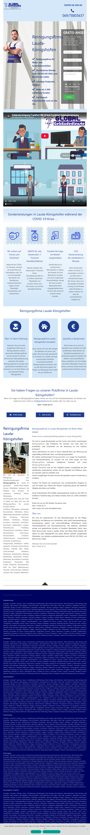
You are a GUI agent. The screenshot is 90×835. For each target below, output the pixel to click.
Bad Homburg (79, 603)
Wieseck (63, 635)
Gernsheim (6, 613)
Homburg (31, 617)
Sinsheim (47, 631)
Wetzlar (51, 635)
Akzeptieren (36, 832)
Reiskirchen (12, 629)
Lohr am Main (73, 621)
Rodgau (32, 629)
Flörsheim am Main (8, 611)
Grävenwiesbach (27, 613)
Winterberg (69, 635)
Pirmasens (70, 627)
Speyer (53, 631)
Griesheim (36, 613)
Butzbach (67, 607)
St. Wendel (74, 631)
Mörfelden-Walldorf (62, 623)
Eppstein (52, 609)
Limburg (59, 621)
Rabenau (83, 627)
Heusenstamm (74, 615)
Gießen (13, 613)
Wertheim (37, 635)
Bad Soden (54, 605)
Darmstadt (74, 607)
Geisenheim (75, 611)
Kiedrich (31, 619)
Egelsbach (41, 609)
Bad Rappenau (24, 605)
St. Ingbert (66, 631)
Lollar (79, 621)
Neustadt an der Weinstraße (58, 625)
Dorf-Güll (12, 609)
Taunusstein (53, 633)
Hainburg (5, 615)
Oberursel (31, 627)
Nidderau (69, 625)
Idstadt (57, 617)
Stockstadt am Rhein (30, 633)
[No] (87, 829)
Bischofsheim (26, 607)
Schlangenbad (75, 629)
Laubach (23, 621)
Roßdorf (45, 629)
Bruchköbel (42, 607)
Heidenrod (38, 615)
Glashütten (19, 613)
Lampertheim (70, 619)
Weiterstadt (31, 635)
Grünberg (77, 613)
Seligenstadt (40, 631)
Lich (40, 621)
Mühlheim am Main (74, 623)
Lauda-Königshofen (32, 621)
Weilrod (18, 635)
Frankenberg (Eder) (20, 611)
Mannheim (33, 623)
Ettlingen (77, 609)
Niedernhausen (77, 625)
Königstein (51, 619)
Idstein (62, 617)
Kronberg (62, 619)
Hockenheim (10, 617)
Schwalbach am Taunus (16, 631)
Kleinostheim (38, 619)
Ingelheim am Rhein (71, 617)
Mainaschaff (15, 623)
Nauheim (5, 625)
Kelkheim (17, 619)
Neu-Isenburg (22, 625)
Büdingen (55, 607)
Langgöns (17, 621)
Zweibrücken (81, 635)
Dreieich (19, 609)
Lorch (84, 621)
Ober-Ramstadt (14, 627)
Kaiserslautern (82, 617)
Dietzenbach (82, 607)
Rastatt (5, 629)
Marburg (39, 623)
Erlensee (58, 609)
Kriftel (57, 619)
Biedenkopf (6, 607)
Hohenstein (24, 617)
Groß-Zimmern (70, 613)
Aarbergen (6, 603)
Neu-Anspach (13, 625)
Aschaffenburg (31, 603)
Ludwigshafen (7, 623)
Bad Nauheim (14, 605)
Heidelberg (31, 615)
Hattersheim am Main (20, 615)
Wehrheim (6, 635)
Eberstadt (34, 609)
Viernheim (72, 633)
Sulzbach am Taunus (43, 633)
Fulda (69, 611)
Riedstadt (19, 629)
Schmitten (83, 629)
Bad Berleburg (41, 603)
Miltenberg (53, 623)
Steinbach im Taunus (17, 633)
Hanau (11, 615)
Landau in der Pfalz (80, 619)
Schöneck (6, 631)
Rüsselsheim (65, 629)
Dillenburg (6, 609)
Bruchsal (49, 607)
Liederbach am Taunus (49, 621)
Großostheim (51, 613)
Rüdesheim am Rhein (55, 629)
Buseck (62, 607)
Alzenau (19, 603)
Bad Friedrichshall (69, 603)
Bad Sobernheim (45, 605)
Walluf (84, 633)
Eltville (47, 609)
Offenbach (48, 627)
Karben (5, 619)
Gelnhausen (82, 611)
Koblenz (45, 619)
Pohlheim (77, 627)
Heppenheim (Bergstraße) (56, 615)
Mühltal (84, 623)
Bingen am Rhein (16, 607)
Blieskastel (35, 607)
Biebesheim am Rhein (79, 605)
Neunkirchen (30, 625)
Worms (75, 635)
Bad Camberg (49, 603)
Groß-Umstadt (60, 613)
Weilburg (12, 635)
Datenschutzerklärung (72, 86)
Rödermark (26, 629)
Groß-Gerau (43, 613)
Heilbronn (44, 615)
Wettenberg (44, 635)
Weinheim (24, 635)
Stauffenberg (6, 633)
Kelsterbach (24, 619)
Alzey (24, 603)
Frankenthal (30, 611)
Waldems (78, 633)
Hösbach (38, 617)
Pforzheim (55, 627)
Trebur (60, 633)
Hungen (44, 617)
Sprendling (59, 631)
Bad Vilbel (62, 605)
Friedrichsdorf (63, 611)
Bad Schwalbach (34, 605)
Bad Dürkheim (59, 603)
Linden (65, 621)
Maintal (22, 623)
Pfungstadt (63, 627)
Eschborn (70, 609)
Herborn (66, 615)
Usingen (65, 633)
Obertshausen (23, 627)
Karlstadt (11, 619)
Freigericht (49, 611)
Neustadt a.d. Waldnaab (42, 625)
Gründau (83, 613)
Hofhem (18, 617)
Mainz (27, 623)
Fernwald (83, 609)
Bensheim (69, 605)
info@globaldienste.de (43, 401)
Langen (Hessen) (8, 621)
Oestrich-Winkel (39, 627)
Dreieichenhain (26, 609)
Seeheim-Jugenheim (30, 631)
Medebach (46, 623)
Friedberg (55, 611)
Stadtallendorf (82, 631)
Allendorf (13, 603)
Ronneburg (39, 629)
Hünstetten (50, 617)
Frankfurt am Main (40, 611)
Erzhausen (64, 609)
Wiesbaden (57, 635)
